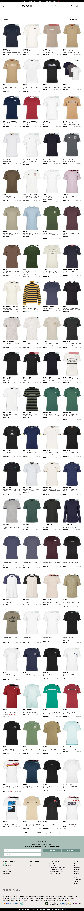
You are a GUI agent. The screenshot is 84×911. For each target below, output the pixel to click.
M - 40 (22, 15)
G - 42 (27, 15)
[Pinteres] (10, 890)
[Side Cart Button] (80, 6)
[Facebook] (7, 890)
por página (39, 832)
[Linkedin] (20, 890)
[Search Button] (71, 5)
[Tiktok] (17, 890)
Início (4, 11)
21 (56, 832)
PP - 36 (12, 15)
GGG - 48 (43, 15)
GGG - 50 (50, 15)
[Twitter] (14, 890)
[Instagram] (4, 890)
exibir (26, 832)
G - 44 (32, 15)
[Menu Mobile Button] (3, 6)
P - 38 (17, 15)
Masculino (10, 11)
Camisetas (23, 11)
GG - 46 (38, 15)
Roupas (16, 11)
